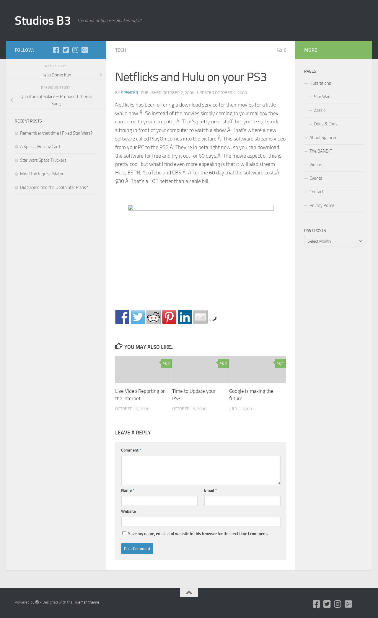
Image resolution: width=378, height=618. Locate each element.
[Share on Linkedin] (185, 317)
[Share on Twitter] (138, 317)
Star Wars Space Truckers (43, 160)
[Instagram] (75, 49)
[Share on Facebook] (122, 317)
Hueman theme (86, 602)
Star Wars (323, 96)
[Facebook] (56, 49)
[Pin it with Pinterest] (169, 317)
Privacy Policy (321, 205)
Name (127, 490)
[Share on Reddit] (153, 317)
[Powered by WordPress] (37, 602)
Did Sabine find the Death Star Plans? (54, 187)
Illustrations (320, 83)
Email (210, 490)
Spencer (129, 92)
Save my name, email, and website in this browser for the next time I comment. (198, 533)
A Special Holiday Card (40, 146)
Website (128, 511)
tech (120, 50)
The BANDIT (320, 151)
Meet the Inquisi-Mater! (42, 173)
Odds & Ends (326, 124)
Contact (316, 191)
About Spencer (323, 137)
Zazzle (320, 110)
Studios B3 (43, 20)
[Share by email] (200, 317)
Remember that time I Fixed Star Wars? (56, 133)
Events (315, 178)
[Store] (93, 49)
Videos (315, 164)
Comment (131, 450)
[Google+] (84, 49)
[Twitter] (65, 49)
